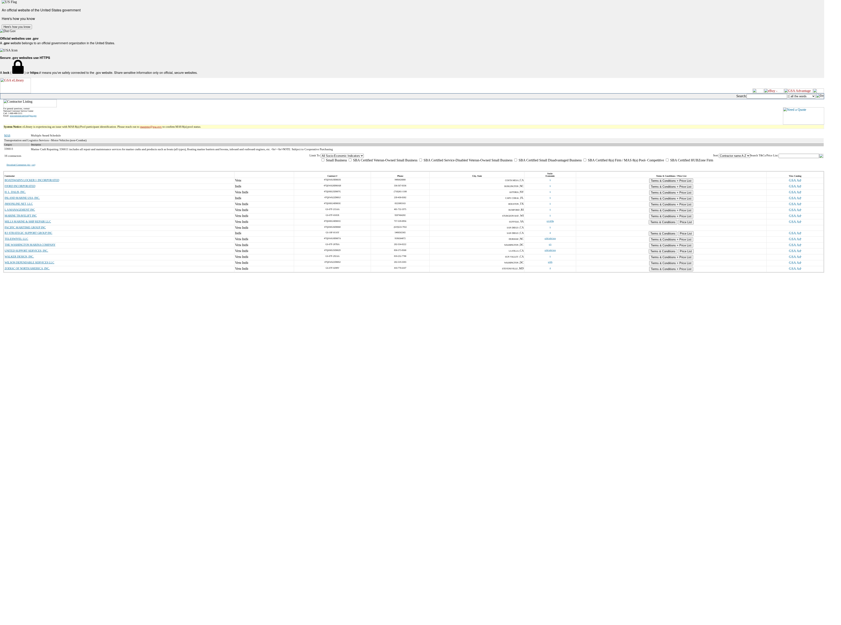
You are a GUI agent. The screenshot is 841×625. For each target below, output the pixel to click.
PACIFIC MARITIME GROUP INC (25, 227)
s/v (550, 244)
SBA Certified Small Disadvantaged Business (550, 160)
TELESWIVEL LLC (16, 238)
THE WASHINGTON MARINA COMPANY (30, 244)
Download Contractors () (21, 165)
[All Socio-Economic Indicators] (517, 156)
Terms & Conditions (662, 222)
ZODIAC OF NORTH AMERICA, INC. (27, 268)
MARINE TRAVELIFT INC (21, 215)
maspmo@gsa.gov (151, 126)
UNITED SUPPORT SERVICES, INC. (26, 250)
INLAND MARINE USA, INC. (22, 198)
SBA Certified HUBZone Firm (691, 160)
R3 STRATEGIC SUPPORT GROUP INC (28, 233)
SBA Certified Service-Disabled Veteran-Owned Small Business (467, 160)
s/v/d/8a (550, 221)
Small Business (336, 160)
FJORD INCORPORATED (20, 186)
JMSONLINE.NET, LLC (19, 203)
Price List (686, 222)
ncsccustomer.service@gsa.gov (23, 116)
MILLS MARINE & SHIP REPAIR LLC (28, 221)
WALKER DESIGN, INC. (19, 256)
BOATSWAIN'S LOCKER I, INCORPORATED (32, 180)
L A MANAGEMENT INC (20, 209)
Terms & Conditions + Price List (671, 180)
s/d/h (550, 262)
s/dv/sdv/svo (550, 238)
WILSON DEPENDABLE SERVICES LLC (29, 262)
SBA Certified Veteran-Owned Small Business (384, 160)
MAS (7, 135)
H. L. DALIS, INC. (15, 192)
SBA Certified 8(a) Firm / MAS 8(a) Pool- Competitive (625, 160)
